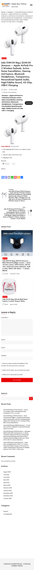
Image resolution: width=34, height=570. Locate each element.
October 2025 (7, 498)
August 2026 (7, 472)
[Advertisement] (17, 537)
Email (3, 348)
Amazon (4, 58)
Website (3, 355)
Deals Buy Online (18, 3)
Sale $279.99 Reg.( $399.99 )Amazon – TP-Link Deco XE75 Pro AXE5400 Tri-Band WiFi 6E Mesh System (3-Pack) (16, 426)
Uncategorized (7, 514)
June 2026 (6, 477)
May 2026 (6, 480)
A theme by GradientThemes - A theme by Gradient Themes (17, 565)
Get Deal (29, 103)
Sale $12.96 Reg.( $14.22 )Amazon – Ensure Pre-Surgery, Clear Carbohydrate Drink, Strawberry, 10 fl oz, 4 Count (15, 411)
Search (4, 393)
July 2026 (6, 474)
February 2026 (7, 488)
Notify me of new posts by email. (13, 375)
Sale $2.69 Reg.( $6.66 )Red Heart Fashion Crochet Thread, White (15, 300)
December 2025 (8, 493)
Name (3, 340)
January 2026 (7, 490)
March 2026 (6, 485)
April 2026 (6, 482)
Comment (5, 317)
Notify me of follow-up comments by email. (16, 370)
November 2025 (8, 496)
